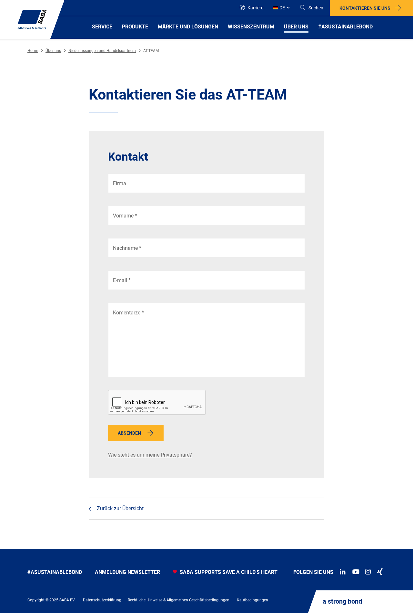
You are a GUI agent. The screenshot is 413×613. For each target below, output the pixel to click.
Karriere (255, 7)
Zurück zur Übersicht (120, 508)
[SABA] (32, 19)
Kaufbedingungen (252, 600)
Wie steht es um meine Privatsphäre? (150, 455)
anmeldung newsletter (127, 572)
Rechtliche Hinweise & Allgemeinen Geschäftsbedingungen (178, 600)
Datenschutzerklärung (102, 600)
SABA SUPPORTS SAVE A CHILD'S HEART (227, 572)
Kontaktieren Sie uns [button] (364, 8)
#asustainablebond (54, 572)
